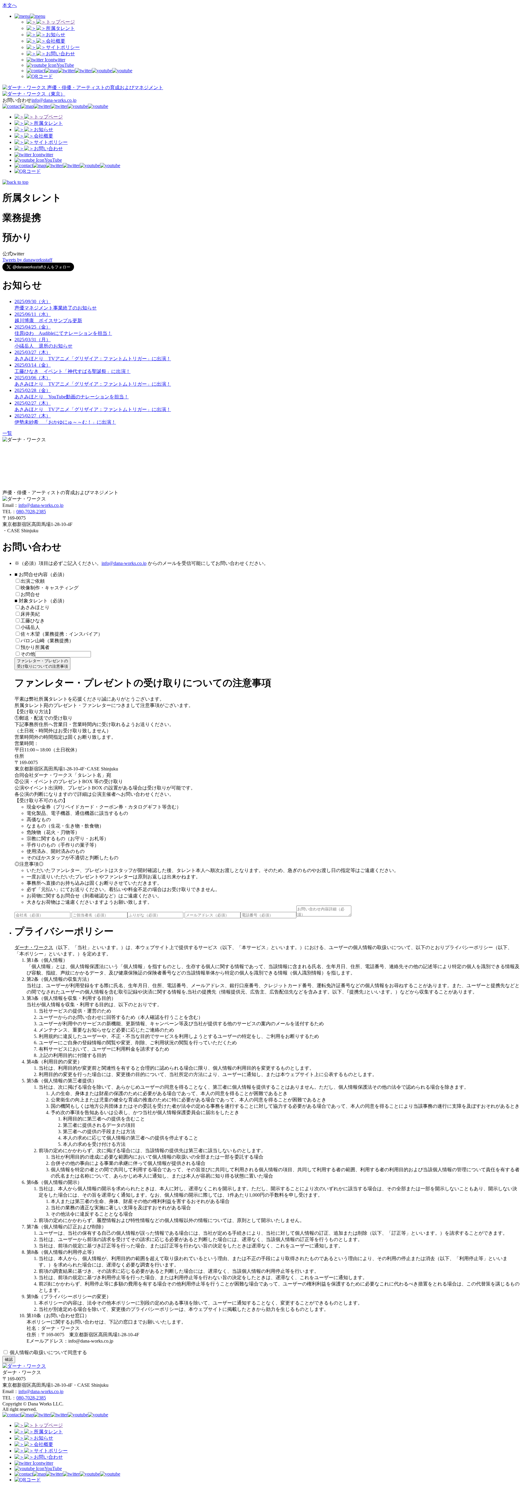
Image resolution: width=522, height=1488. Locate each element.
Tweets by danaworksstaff (27, 259)
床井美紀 (30, 614)
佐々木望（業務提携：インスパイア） (62, 634)
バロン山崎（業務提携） (47, 640)
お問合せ (30, 594)
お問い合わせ (60, 53)
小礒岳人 (30, 627)
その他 (28, 653)
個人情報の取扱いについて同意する (47, 1352)
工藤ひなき (33, 620)
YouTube (65, 65)
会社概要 (55, 41)
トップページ (60, 21)
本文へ (9, 5)
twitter (59, 59)
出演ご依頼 (35, 581)
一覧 (7, 433)
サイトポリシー (63, 47)
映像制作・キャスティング (50, 587)
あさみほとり (35, 607)
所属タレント (60, 28)
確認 (9, 1359)
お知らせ (55, 34)
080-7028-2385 (31, 511)
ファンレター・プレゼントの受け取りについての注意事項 (42, 664)
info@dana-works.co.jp (53, 100)
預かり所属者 (35, 647)
